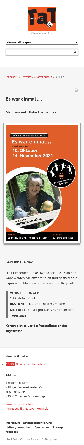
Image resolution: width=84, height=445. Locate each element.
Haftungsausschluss (19, 427)
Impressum (13, 423)
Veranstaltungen (43, 76)
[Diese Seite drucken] (76, 91)
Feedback (12, 432)
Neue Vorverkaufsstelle (26, 364)
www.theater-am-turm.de (22, 404)
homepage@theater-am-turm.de (27, 408)
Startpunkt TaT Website (18, 76)
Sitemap (57, 427)
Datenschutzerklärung (37, 423)
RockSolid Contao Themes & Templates (32, 439)
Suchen (75, 52)
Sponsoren (42, 427)
